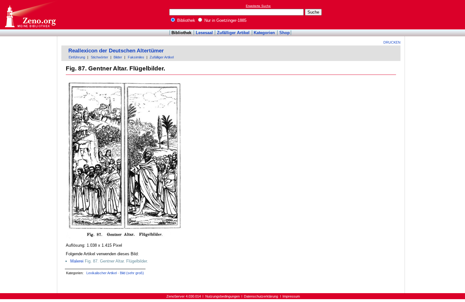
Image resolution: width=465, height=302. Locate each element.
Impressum (291, 296)
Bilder (118, 57)
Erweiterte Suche (258, 6)
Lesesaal (204, 32)
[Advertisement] (435, 14)
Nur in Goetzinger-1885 (224, 20)
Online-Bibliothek (30, 14)
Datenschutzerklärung (261, 296)
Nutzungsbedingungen (222, 296)
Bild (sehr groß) (132, 273)
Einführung (77, 57)
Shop (284, 32)
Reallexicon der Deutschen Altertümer (116, 51)
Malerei (77, 261)
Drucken (391, 42)
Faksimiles (136, 57)
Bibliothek (185, 20)
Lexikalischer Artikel (101, 273)
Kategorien (264, 32)
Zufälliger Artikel (233, 32)
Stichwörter (99, 57)
